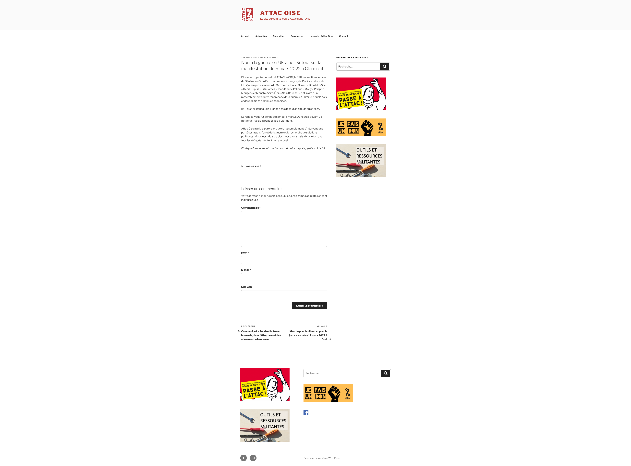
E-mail (246, 269)
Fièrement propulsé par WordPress (322, 458)
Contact (343, 36)
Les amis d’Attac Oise (321, 36)
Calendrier (278, 36)
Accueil (245, 36)
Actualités (261, 36)
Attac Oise (280, 13)
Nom (245, 252)
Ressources (297, 36)
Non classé (253, 166)
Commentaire (251, 207)
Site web (246, 286)
